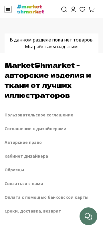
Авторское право (23, 142)
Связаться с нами (24, 183)
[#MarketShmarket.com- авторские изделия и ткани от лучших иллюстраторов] (30, 8)
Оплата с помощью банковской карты (46, 197)
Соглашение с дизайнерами (35, 128)
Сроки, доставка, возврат (33, 211)
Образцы (14, 170)
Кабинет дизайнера (26, 156)
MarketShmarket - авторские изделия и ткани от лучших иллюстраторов (48, 80)
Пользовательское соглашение (39, 115)
